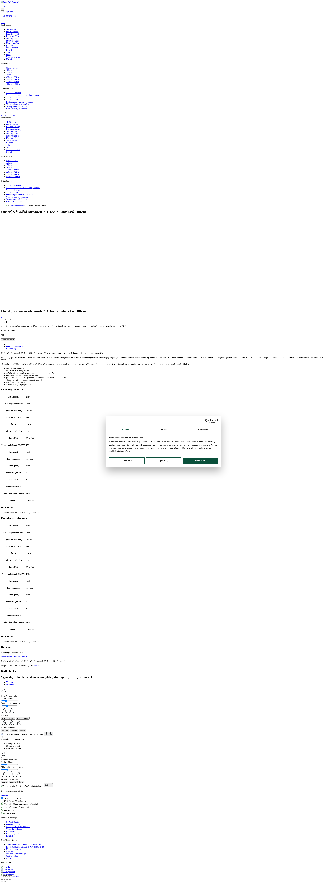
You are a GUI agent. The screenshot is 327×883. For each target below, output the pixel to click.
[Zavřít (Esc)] (2, 879)
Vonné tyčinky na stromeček (17, 104)
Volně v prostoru (8, 718)
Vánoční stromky (17, 206)
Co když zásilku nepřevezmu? (18, 827)
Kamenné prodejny (14, 833)
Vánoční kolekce (13, 57)
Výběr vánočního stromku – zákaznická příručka (25, 844)
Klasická (14, 730)
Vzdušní (5, 730)
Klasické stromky (13, 34)
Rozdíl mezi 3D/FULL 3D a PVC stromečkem (25, 847)
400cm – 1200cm (13, 84)
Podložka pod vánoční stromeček (19, 102)
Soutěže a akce (12, 856)
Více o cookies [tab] (201, 429)
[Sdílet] (5, 879)
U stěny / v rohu (22, 718)
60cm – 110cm (12, 68)
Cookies (9, 851)
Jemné (4, 782)
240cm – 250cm (12, 79)
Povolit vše (200, 461)
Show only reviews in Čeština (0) (14, 657)
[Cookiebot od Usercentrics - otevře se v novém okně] (207, 421)
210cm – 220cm (12, 77)
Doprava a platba (13, 824)
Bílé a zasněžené (13, 36)
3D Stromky (11, 29)
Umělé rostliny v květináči (16, 109)
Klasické (13, 782)
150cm (9, 72)
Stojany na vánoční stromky (17, 106)
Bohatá (22, 730)
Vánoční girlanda (13, 97)
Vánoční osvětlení (13, 93)
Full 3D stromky (12, 32)
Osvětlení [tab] (10, 684)
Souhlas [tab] (125, 429)
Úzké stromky (11, 45)
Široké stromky (12, 48)
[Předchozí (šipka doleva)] (2, 881)
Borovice (10, 50)
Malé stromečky (12, 43)
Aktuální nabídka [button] (8, 115)
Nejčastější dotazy (13, 822)
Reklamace (10, 831)
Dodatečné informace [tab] (14, 346)
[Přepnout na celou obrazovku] (7, 879)
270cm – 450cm (12, 82)
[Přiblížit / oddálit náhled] (48, 734)
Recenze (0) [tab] (11, 349)
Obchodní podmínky (14, 829)
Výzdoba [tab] (10, 682)
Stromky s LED (12, 41)
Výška (3, 331)
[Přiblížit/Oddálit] (10, 879)
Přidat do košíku (8, 340)
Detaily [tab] (163, 429)
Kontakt (9, 836)
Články (9, 858)
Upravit (162, 461)
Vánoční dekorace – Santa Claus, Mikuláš (23, 95)
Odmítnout (127, 461)
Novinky (9, 59)
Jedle (8, 52)
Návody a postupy (13, 849)
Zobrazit (4, 795)
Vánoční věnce (12, 99)
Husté (21, 782)
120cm (9, 70)
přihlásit (37, 665)
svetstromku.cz (18, 876)
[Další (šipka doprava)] (5, 881)
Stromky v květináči (14, 38)
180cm (9, 75)
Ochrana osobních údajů (16, 854)
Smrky (8, 55)
